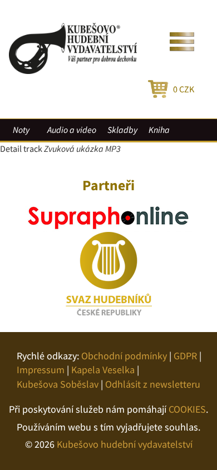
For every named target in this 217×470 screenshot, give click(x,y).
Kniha (159, 129)
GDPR (185, 355)
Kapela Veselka (103, 369)
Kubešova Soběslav (57, 384)
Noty (21, 129)
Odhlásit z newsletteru (152, 384)
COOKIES (187, 409)
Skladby (122, 129)
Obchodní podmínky (124, 355)
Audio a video (71, 129)
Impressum (41, 369)
